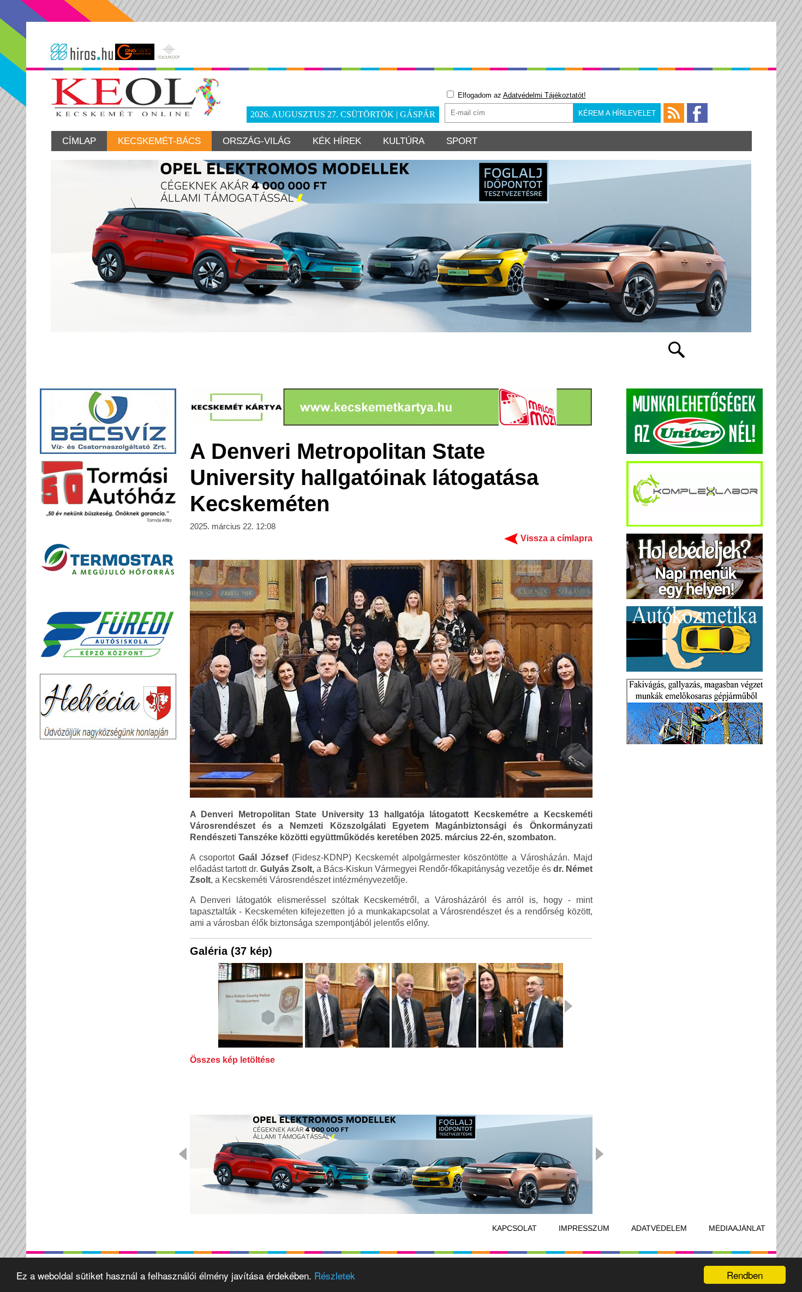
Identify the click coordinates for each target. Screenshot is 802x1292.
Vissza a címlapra (556, 538)
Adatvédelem (659, 1228)
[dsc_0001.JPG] (260, 1006)
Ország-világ (257, 141)
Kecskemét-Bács (159, 141)
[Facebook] (697, 113)
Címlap (79, 141)
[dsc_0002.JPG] (347, 1006)
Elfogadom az (521, 95)
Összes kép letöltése (232, 1060)
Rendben (745, 1275)
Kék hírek (337, 141)
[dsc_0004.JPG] (520, 1006)
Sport (461, 141)
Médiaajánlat (737, 1228)
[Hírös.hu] (82, 52)
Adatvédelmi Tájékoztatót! (544, 95)
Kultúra (403, 141)
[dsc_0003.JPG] (434, 1006)
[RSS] (673, 113)
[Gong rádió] (134, 52)
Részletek (334, 1275)
